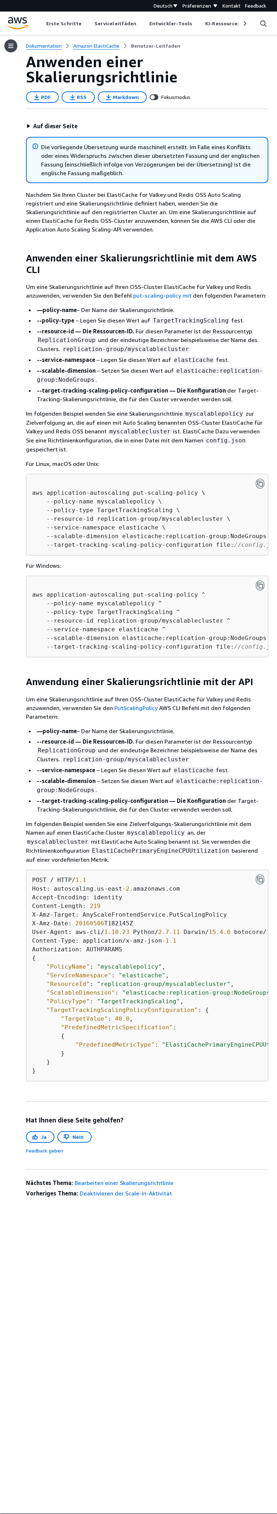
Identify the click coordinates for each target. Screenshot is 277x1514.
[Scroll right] (244, 23)
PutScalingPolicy (136, 707)
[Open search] (263, 23)
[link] (155, 45)
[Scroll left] (40, 23)
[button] (52, 126)
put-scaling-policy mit (162, 295)
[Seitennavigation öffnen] (10, 45)
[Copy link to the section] (20, 258)
